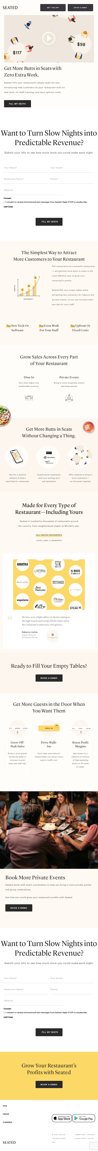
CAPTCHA (8, 207)
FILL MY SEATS (17, 104)
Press (6, 1114)
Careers (7, 1122)
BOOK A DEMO (80, 7)
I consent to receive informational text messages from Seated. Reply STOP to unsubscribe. (46, 202)
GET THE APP (53, 7)
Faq (5, 1106)
